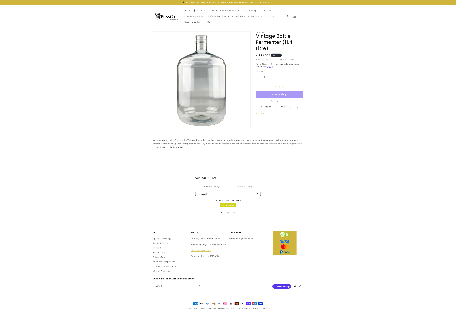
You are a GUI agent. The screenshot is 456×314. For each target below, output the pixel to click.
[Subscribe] (199, 286)
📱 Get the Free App (162, 238)
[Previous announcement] (153, 2)
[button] (214, 10)
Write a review (228, 205)
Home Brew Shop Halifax (164, 261)
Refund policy (159, 252)
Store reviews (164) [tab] (244, 187)
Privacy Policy (159, 248)
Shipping (272, 59)
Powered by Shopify (208, 308)
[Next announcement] (302, 2)
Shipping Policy (159, 257)
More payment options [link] (280, 101)
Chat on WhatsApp (161, 271)
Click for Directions (201, 250)
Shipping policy (264, 308)
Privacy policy (236, 308)
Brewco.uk (196, 308)
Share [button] (261, 113)
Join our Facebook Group (164, 266)
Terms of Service (160, 243)
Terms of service (250, 308)
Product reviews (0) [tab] (211, 187)
